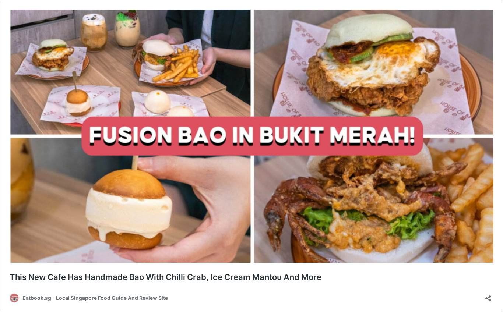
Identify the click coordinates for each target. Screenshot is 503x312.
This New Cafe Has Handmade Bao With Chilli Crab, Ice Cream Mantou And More (165, 277)
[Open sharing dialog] (488, 296)
